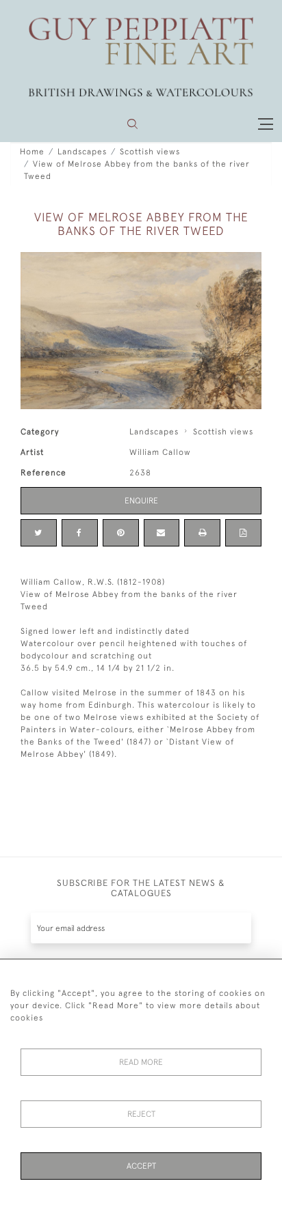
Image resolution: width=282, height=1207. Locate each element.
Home (32, 151)
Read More (141, 1062)
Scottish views (150, 151)
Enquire (141, 500)
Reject (141, 1114)
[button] (132, 124)
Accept (141, 1166)
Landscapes (82, 151)
